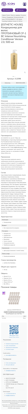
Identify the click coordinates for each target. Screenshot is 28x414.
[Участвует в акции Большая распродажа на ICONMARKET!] (3, 293)
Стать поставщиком (11, 363)
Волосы (4, 17)
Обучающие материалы (12, 347)
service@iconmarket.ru (11, 355)
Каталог (8, 15)
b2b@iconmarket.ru (10, 395)
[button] (13, 76)
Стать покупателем (10, 345)
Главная (4, 15)
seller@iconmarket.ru (11, 370)
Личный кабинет (10, 365)
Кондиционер (10, 17)
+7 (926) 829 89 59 (11, 393)
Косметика (23, 15)
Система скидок (10, 349)
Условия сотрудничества (12, 343)
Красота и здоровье (15, 15)
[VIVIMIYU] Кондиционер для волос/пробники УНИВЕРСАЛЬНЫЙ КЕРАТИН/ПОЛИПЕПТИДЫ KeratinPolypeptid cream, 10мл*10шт (14, 312)
